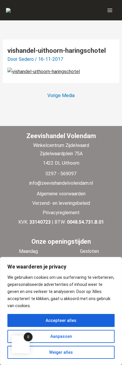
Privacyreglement (61, 212)
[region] (61, 311)
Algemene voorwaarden (61, 194)
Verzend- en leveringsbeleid (61, 203)
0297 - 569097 (61, 173)
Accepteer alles (61, 320)
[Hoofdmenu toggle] (110, 10)
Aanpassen (61, 336)
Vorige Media (61, 95)
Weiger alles (61, 352)
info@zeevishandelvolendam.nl (61, 183)
